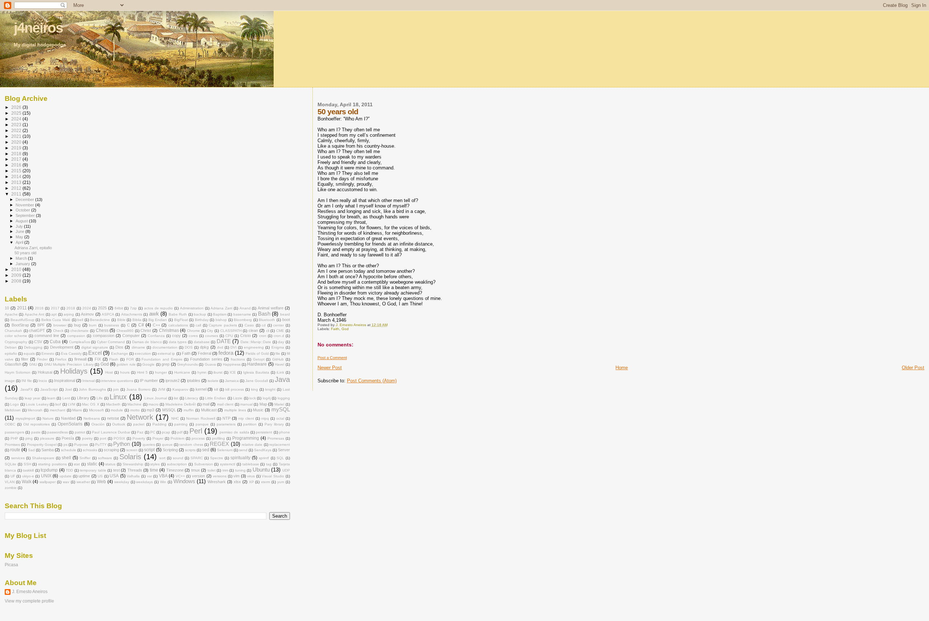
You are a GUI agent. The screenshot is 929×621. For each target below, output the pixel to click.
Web (101, 481)
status (110, 464)
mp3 (150, 410)
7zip (133, 308)
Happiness (232, 364)
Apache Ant (34, 314)
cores (193, 336)
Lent (66, 398)
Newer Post (330, 367)
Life (100, 398)
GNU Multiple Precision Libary (69, 364)
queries (149, 445)
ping (29, 438)
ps (65, 445)
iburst (217, 372)
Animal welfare (270, 308)
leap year (32, 398)
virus (251, 476)
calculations (178, 325)
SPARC (197, 458)
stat (77, 464)
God (345, 329)
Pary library (274, 424)
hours (125, 372)
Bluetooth (267, 320)
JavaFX (26, 389)
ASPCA (108, 314)
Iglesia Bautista (256, 372)
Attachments (131, 314)
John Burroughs (92, 389)
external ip (166, 353)
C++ (156, 325)
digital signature (94, 347)
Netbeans (91, 418)
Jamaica (232, 381)
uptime (84, 476)
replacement (279, 445)
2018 (16, 153)
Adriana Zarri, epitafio (33, 248)
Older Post (913, 367)
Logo (14, 404)
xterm (265, 482)
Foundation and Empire (162, 359)
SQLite (10, 464)
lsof (58, 404)
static (92, 463)
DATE (224, 341)
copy (176, 335)
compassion (103, 335)
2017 (16, 159)
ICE (233, 372)
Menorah (35, 410)
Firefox (60, 359)
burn (93, 325)
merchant (57, 410)
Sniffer (84, 458)
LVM (71, 404)
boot (286, 319)
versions (219, 476)
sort (162, 458)
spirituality (240, 457)
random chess (191, 445)
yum (280, 482)
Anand (245, 308)
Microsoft (96, 410)
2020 (16, 142)
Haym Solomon (17, 372)
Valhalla (133, 476)
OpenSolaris (70, 424)
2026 (16, 107)
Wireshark (217, 482)
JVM (161, 389)
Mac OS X (90, 404)
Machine (134, 404)
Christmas (169, 330)
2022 (16, 130)
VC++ (180, 476)
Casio (249, 325)
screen (132, 450)
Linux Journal (155, 398)
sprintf (264, 458)
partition (250, 424)
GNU (33, 364)
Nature (48, 418)
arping (69, 314)
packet (138, 424)
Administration (192, 308)
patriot (80, 432)
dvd (220, 347)
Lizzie (237, 398)
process (198, 438)
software (105, 458)
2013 (16, 182)
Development (61, 347)
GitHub (278, 359)
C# (141, 325)
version (198, 476)
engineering (254, 347)
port (103, 438)
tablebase (250, 464)
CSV (38, 342)
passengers (14, 432)
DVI (233, 347)
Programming (245, 438)
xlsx (237, 482)
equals (29, 353)
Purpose (81, 445)
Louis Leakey (37, 404)
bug (77, 325)
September (26, 215)
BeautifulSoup (22, 320)
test (116, 470)
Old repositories (36, 424)
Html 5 (142, 372)
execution (143, 353)
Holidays (73, 371)
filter (24, 359)
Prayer (157, 438)
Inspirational (64, 380)
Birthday (202, 320)
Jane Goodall (256, 381)
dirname (138, 347)
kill (216, 389)
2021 (16, 136)
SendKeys (262, 450)
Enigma (277, 347)
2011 (16, 194)
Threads (134, 470)
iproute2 (172, 380)
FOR (130, 359)
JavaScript (49, 389)
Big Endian (157, 320)
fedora (225, 353)
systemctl (227, 464)
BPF (41, 325)
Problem (177, 438)
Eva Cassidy (71, 353)
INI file (26, 381)
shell (66, 457)
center (278, 325)
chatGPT (37, 330)
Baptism (219, 314)
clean (253, 330)
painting (181, 424)
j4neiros (38, 28)
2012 (16, 188)
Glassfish (13, 364)
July (20, 226)
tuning (240, 470)
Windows (184, 481)
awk (154, 314)
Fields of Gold (257, 353)
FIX (98, 359)
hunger (161, 372)
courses (211, 336)
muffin (189, 410)
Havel (279, 364)
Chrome (193, 331)
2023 (16, 124)
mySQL (280, 409)
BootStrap (20, 325)
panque (202, 424)
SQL (280, 458)
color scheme (16, 336)
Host (109, 372)
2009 (16, 275)
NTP (226, 418)
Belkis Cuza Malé (55, 320)
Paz (140, 432)
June (20, 231)
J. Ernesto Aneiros (30, 591)
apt (54, 314)
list (176, 398)
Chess (102, 330)
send (243, 450)
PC (152, 432)
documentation (164, 347)
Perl (195, 431)
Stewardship (133, 464)
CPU (229, 336)
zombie (11, 488)
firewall (80, 359)
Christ (145, 330)
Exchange (119, 353)
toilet (212, 470)
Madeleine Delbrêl (180, 404)
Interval (88, 381)
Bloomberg (243, 320)
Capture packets (223, 325)
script (149, 449)
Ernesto (47, 353)
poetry (87, 438)
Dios (119, 347)
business (111, 325)
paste (36, 432)
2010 (16, 269)
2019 (16, 147)
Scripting (170, 450)
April (20, 242)
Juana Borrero (138, 389)
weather (83, 482)
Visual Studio (273, 476)
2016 (16, 165)
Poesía (68, 438)
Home (621, 367)
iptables (193, 380)
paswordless (57, 432)
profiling (218, 438)
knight (270, 389)
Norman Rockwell (200, 418)
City (210, 331)
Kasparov (180, 389)
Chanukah (13, 331)
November (25, 205)
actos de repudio (158, 308)
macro (153, 404)
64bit (119, 308)
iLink (280, 372)
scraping (111, 450)
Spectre (216, 458)
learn (51, 398)
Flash (113, 359)
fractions (238, 359)
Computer (131, 335)
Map (263, 404)
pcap (166, 432)
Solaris (130, 457)
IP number (149, 380)
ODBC (10, 424)
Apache (11, 314)
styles (155, 464)
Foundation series (206, 359)
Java (282, 379)
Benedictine (100, 320)
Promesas (275, 438)
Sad (31, 450)
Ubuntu (261, 470)
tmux (195, 470)
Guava (210, 364)
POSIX (119, 438)
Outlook (118, 424)
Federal (204, 353)
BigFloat (181, 320)
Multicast (209, 410)
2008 (16, 281)
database (202, 342)
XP (251, 482)
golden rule (125, 364)
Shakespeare (43, 458)
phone (284, 432)
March (22, 258)
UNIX (46, 475)
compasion (76, 336)
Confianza (156, 336)
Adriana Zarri (221, 308)
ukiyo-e (28, 476)
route (15, 449)
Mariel (279, 404)
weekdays (144, 482)
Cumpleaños (79, 342)
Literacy (191, 398)
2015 (16, 170)
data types (178, 342)
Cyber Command (111, 342)
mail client (225, 404)
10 (7, 308)
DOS (189, 347)
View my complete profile (29, 601)
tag (268, 464)
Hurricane (182, 372)
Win (163, 482)
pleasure (47, 438)
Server (284, 450)
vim (236, 476)
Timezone (175, 470)
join (116, 389)
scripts (190, 450)
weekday (121, 482)
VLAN (10, 482)
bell (80, 320)
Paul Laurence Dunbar (111, 432)
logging (284, 398)
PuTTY (101, 445)
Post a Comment (332, 357)
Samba (47, 450)
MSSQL (169, 410)
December (25, 199)
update (65, 476)
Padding (159, 424)
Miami (77, 410)
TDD (69, 470)
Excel (95, 353)
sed (205, 449)
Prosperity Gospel (42, 445)
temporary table (93, 470)
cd (264, 325)
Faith (335, 329)
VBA (163, 475)
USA (114, 475)
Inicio (42, 381)
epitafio (11, 353)
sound (178, 458)
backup (200, 314)
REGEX (219, 444)
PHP (14, 438)
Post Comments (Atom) (372, 380)
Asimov (87, 314)
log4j (267, 398)
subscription (177, 464)
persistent (264, 432)
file (277, 353)
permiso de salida (234, 432)
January (23, 264)
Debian (11, 347)
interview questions (117, 381)
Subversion (203, 464)
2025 (16, 113)
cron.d (279, 336)
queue (167, 445)
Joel (68, 389)
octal (280, 418)
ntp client (246, 418)
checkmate (79, 331)
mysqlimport (25, 418)
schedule (68, 450)
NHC (175, 418)
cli (267, 331)
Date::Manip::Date (256, 342)
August (22, 221)
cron (262, 336)
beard (285, 314)
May (20, 237)
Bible (121, 320)
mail (205, 404)
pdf (180, 432)
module (117, 410)
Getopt (259, 359)
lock (252, 398)
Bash (264, 314)
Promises (12, 445)
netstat (113, 418)
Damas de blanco (147, 342)
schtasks (90, 450)
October (23, 210)
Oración (98, 424)
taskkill (28, 470)
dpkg (204, 347)
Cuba (55, 341)
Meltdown (13, 410)
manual (246, 404)
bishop (221, 320)
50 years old (25, 253)
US (100, 476)
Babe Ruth (178, 314)
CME (280, 331)
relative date (252, 445)
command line (46, 335)
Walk (27, 481)
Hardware (257, 364)
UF (13, 476)
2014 (16, 176)
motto (135, 410)
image (10, 381)
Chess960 (125, 331)
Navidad (68, 418)
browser (59, 325)
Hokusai (45, 372)
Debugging (33, 347)
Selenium (225, 450)
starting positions (52, 464)
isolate (213, 381)
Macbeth (113, 404)
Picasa (11, 564)
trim (225, 470)
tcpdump (49, 470)
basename (242, 314)
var (149, 476)
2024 (16, 118)
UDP (286, 470)
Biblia (137, 320)
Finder (42, 359)
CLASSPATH (231, 331)
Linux (118, 397)
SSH (27, 464)
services (18, 458)
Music (258, 410)
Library (83, 398)
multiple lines (235, 410)
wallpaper (48, 482)
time (154, 470)
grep (165, 364)
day (281, 342)
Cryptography (16, 342)
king (254, 389)
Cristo (245, 335)
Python (121, 444)
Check (58, 331)
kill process (234, 389)
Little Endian (215, 398)
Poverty (138, 438)
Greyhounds (187, 364)
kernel (201, 389)
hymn (201, 372)
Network (140, 417)
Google (148, 364)
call (198, 325)
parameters (226, 424)
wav (66, 482)
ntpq (265, 418)
